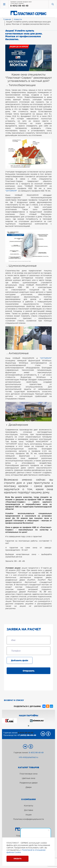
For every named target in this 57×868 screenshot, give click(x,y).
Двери (29, 787)
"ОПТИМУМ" (11, 191)
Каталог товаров (28, 767)
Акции (28, 815)
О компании (28, 799)
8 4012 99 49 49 (19, 6)
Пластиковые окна (28, 774)
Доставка (28, 810)
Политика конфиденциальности (28, 819)
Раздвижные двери (29, 783)
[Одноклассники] (47, 706)
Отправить (28, 671)
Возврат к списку (14, 700)
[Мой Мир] (51, 706)
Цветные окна (28, 778)
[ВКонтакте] (44, 706)
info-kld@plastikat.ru (28, 757)
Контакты (28, 806)
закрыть (17, 858)
